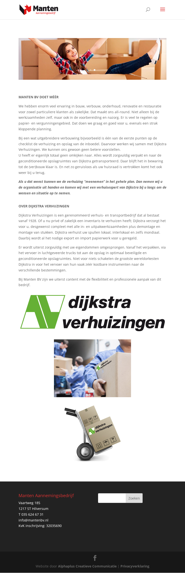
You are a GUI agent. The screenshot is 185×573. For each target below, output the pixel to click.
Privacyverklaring (134, 566)
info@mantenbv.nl (33, 520)
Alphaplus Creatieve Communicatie (87, 566)
